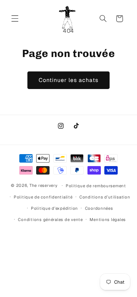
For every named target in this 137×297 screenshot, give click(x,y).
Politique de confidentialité (43, 197)
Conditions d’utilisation (104, 197)
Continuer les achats (69, 80)
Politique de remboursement (96, 185)
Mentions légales (108, 219)
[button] (15, 19)
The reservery (44, 185)
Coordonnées (99, 208)
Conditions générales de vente (50, 219)
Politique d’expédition (54, 208)
